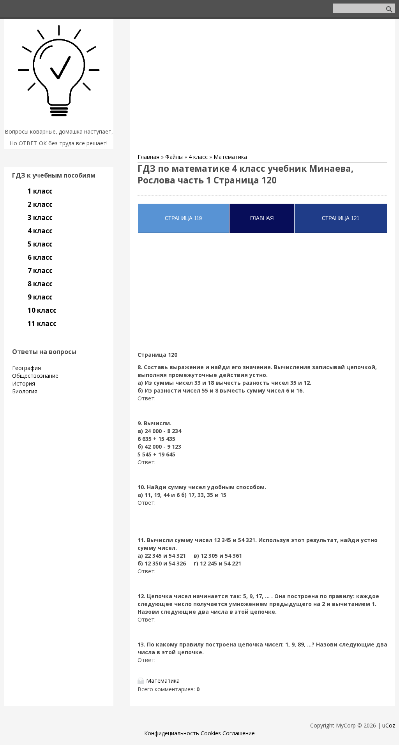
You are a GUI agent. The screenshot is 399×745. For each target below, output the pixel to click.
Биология (24, 391)
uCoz (388, 725)
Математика (230, 156)
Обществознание (35, 375)
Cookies (211, 733)
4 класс (198, 156)
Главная (148, 156)
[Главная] (59, 121)
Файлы (174, 156)
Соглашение (238, 733)
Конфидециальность (171, 733)
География (26, 368)
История (23, 383)
